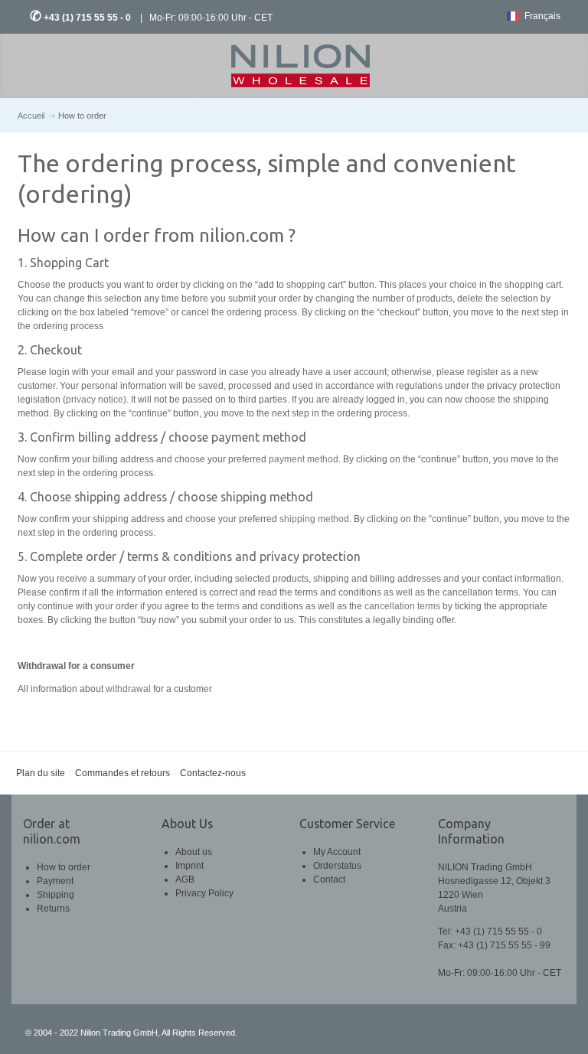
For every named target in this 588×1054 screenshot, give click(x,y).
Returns (53, 908)
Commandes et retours (122, 773)
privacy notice (94, 399)
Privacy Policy (204, 893)
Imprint (189, 865)
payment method (303, 459)
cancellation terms (402, 606)
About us (193, 852)
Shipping (55, 894)
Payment (55, 881)
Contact (329, 879)
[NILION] (294, 65)
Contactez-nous (213, 773)
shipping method (314, 519)
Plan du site (40, 773)
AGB (184, 879)
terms (228, 606)
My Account (337, 852)
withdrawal (128, 689)
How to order (63, 867)
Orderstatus (337, 865)
